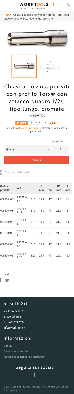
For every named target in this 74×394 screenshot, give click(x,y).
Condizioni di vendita (16, 351)
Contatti (8, 345)
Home (7, 14)
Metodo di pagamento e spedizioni (24, 356)
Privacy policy (10, 390)
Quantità (57, 141)
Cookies (64, 387)
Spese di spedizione (29, 128)
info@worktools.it (14, 327)
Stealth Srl (17, 387)
